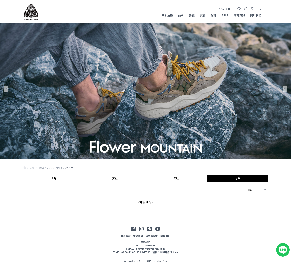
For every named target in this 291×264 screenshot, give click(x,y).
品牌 (181, 15)
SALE (225, 15)
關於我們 (255, 15)
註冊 (227, 8)
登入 (221, 8)
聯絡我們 (145, 242)
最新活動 (167, 15)
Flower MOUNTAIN (49, 167)
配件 (213, 15)
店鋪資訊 (239, 15)
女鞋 (203, 15)
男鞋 (192, 15)
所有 (53, 178)
